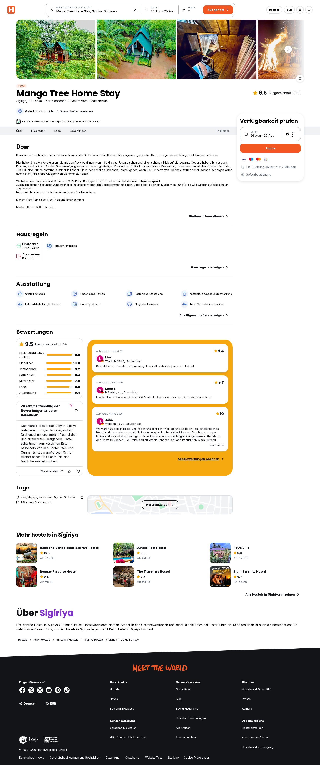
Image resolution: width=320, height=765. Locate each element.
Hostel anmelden (252, 727)
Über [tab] (19, 130)
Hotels (114, 698)
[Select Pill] (300, 10)
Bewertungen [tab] (78, 130)
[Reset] (135, 9)
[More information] (76, 410)
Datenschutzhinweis (31, 757)
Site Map (173, 757)
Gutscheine (112, 757)
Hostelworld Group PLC (256, 689)
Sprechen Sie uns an (123, 727)
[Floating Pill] (288, 49)
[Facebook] (22, 690)
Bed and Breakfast (122, 708)
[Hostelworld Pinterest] (58, 690)
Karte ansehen (56, 101)
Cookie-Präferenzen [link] (197, 757)
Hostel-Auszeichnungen (191, 718)
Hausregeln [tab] (38, 130)
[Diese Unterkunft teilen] (300, 78)
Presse (246, 698)
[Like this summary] (69, 471)
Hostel (21, 86)
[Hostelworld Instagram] (40, 690)
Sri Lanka (35, 101)
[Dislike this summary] (78, 471)
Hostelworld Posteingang (257, 747)
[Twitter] (31, 690)
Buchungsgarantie (187, 708)
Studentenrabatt (186, 737)
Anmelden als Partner (255, 737)
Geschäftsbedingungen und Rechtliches (75, 757)
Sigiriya (21, 101)
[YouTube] (49, 690)
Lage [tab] (57, 130)
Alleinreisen (183, 727)
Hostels (114, 689)
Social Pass (183, 689)
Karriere (247, 708)
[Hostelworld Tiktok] (67, 690)
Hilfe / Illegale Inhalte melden (128, 737)
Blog (179, 698)
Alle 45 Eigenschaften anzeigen (70, 111)
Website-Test (153, 757)
